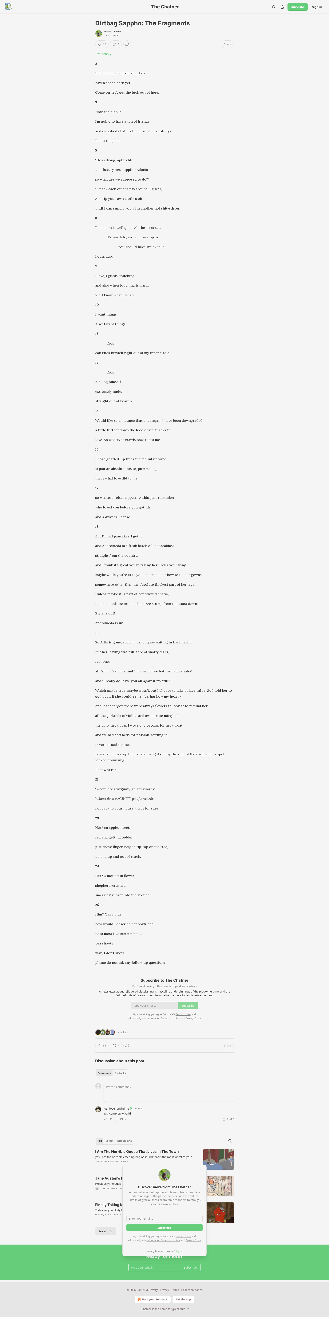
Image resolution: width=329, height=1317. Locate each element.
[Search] (274, 7)
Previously (103, 54)
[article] (164, 1159)
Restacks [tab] (120, 1073)
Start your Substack (154, 1299)
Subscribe (298, 7)
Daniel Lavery (112, 31)
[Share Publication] (282, 7)
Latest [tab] (109, 1141)
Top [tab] (99, 1141)
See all (103, 1231)
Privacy (164, 1290)
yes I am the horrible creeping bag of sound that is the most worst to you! (143, 1157)
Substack (145, 1309)
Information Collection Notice (163, 1240)
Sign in (317, 7)
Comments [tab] (104, 1073)
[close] (201, 1170)
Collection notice (191, 1290)
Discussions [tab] (124, 1141)
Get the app (183, 1299)
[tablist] (111, 1073)
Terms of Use (183, 1236)
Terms (175, 1290)
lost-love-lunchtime (116, 1108)
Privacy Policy (193, 1240)
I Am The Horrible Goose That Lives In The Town (137, 1151)
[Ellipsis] (232, 1108)
